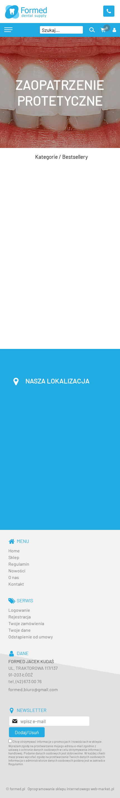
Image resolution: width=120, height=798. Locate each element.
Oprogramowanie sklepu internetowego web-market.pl (71, 789)
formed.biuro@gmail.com (33, 689)
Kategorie (46, 156)
